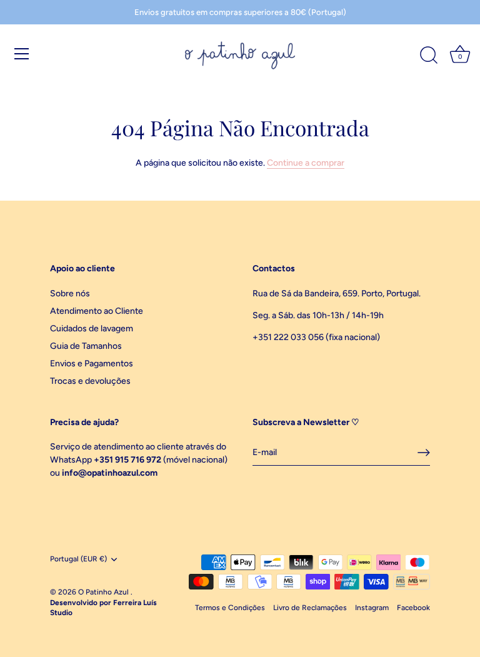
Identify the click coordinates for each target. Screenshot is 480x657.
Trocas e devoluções (90, 381)
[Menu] (22, 54)
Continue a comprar (305, 163)
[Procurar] (428, 55)
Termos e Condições (230, 607)
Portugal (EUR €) (78, 558)
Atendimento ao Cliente (96, 311)
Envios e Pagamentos (91, 363)
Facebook (413, 607)
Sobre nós (70, 293)
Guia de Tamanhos (86, 346)
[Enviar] (424, 452)
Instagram (372, 607)
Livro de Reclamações (310, 607)
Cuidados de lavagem (91, 328)
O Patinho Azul (104, 592)
